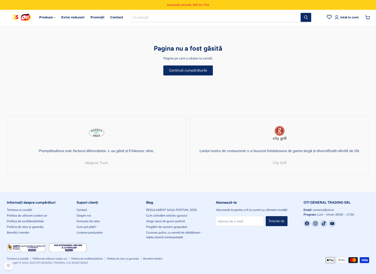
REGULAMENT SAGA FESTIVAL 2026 (171, 210)
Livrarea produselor (90, 232)
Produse (46, 17)
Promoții (97, 17)
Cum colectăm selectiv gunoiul (166, 215)
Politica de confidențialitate (25, 221)
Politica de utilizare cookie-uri (27, 215)
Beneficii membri (18, 232)
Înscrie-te (276, 221)
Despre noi (84, 215)
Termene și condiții (19, 210)
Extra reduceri (73, 17)
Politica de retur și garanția (25, 227)
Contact (116, 17)
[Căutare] (306, 17)
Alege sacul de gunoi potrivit (165, 221)
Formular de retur (88, 221)
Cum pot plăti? (86, 227)
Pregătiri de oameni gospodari (166, 227)
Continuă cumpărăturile (188, 70)
